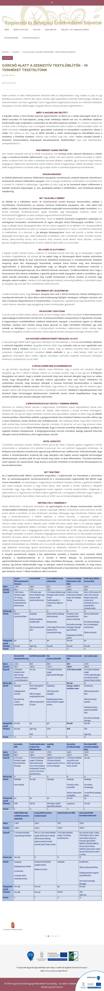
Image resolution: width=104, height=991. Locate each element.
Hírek (6, 30)
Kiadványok (50, 30)
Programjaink (11, 38)
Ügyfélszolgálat (31, 38)
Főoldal (5, 52)
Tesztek (36, 30)
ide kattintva (42, 550)
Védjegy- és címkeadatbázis (75, 30)
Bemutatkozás (21, 30)
